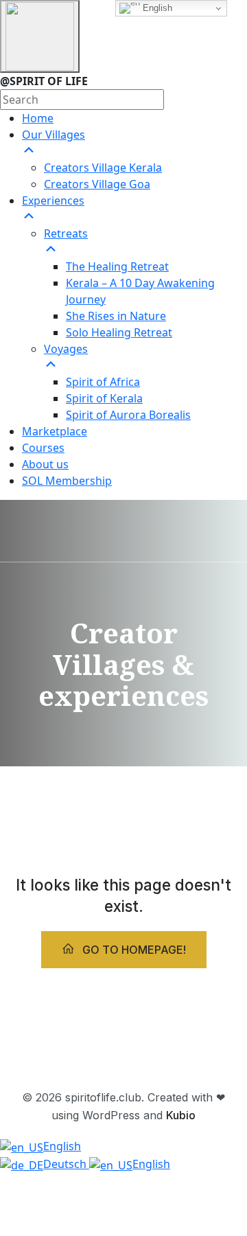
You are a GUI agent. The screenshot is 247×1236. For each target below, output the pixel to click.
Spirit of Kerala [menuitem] (104, 398)
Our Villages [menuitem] (53, 134)
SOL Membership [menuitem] (67, 480)
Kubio (181, 1115)
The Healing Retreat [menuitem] (117, 266)
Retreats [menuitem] (66, 233)
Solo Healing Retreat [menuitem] (119, 332)
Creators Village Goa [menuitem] (97, 184)
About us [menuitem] (45, 464)
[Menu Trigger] (40, 36)
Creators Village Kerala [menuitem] (103, 167)
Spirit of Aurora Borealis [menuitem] (128, 414)
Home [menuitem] (38, 118)
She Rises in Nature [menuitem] (116, 315)
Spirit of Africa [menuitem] (103, 381)
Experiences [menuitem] (53, 200)
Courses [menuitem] (43, 447)
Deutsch (66, 1163)
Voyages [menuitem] (66, 348)
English (156, 8)
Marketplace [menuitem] (54, 431)
